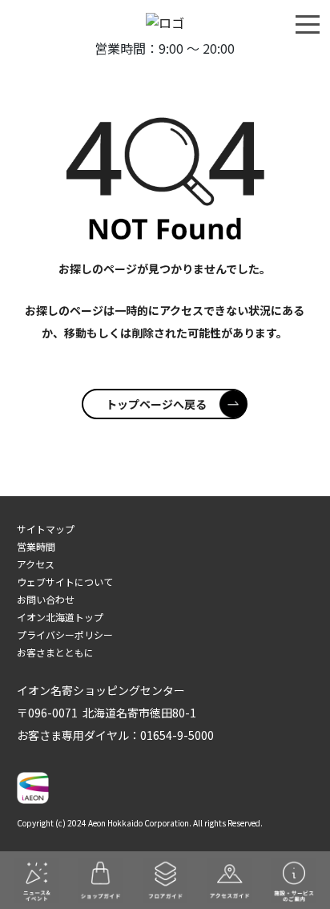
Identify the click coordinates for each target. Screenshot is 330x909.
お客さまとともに (55, 652)
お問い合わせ (45, 599)
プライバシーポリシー (65, 634)
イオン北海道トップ (60, 617)
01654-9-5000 (177, 735)
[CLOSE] (307, 23)
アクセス (35, 564)
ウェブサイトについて (65, 581)
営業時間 (36, 546)
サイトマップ (45, 528)
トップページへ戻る (156, 404)
